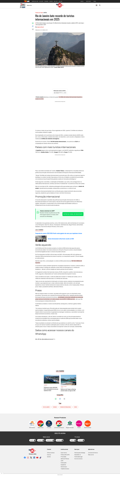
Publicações (63, 462)
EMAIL (95, 1)
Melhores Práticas (65, 458)
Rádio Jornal (91, 454)
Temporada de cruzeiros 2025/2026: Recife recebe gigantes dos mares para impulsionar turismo (58, 233)
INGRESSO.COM (35, 1)
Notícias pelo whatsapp (79, 452)
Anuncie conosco (78, 458)
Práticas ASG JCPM (65, 454)
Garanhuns (50, 440)
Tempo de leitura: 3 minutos (59, 92)
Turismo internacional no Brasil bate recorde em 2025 (61, 239)
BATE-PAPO (88, 1)
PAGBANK (46, 1)
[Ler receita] (55, 92)
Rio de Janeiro (46, 407)
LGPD (62, 460)
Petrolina (60, 440)
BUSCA (82, 1)
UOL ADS (60, 1)
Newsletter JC (77, 454)
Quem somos (64, 452)
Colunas (49, 454)
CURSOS (51, 1)
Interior (81, 440)
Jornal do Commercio (93, 452)
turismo (55, 407)
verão (75, 407)
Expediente (63, 464)
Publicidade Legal (78, 456)
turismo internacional (65, 407)
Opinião (49, 456)
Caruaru (41, 440)
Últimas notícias (50, 452)
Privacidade (63, 456)
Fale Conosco (64, 466)
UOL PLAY (56, 1)
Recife (32, 440)
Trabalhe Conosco (65, 468)
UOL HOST (41, 1)
